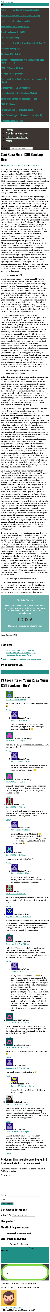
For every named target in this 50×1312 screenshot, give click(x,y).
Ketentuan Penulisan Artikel (18, 1233)
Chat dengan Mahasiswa (17, 133)
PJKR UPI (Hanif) (8, 104)
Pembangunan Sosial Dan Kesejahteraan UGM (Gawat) (23, 43)
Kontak (9, 141)
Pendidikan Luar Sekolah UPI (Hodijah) (19, 671)
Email (4, 1199)
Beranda (9, 130)
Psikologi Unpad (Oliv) (10, 37)
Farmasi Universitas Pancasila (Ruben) (17, 109)
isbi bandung (20, 659)
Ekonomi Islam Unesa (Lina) (12, 120)
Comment (5, 1175)
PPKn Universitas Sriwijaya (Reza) (15, 26)
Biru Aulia (34, 165)
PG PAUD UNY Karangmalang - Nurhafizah (20, 673)
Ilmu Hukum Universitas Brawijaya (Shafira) (19, 93)
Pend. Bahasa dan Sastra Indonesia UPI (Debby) (20, 15)
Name (4, 1195)
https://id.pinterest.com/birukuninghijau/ (25, 626)
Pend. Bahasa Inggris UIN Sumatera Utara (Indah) (21, 115)
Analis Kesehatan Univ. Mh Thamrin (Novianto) (20, 9)
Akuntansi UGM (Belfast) (11, 54)
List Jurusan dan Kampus (17, 137)
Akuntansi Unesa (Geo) (10, 48)
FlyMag (39, 1248)
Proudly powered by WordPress (14, 1248)
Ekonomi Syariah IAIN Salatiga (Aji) (15, 87)
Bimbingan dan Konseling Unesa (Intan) (17, 21)
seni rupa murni (34, 659)
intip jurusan (8, 659)
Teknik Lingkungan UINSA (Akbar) (14, 32)
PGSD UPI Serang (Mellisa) (12, 68)
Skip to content (7, 2)
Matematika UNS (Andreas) (12, 73)
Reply (8, 710)
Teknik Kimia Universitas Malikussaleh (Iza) (19, 98)
